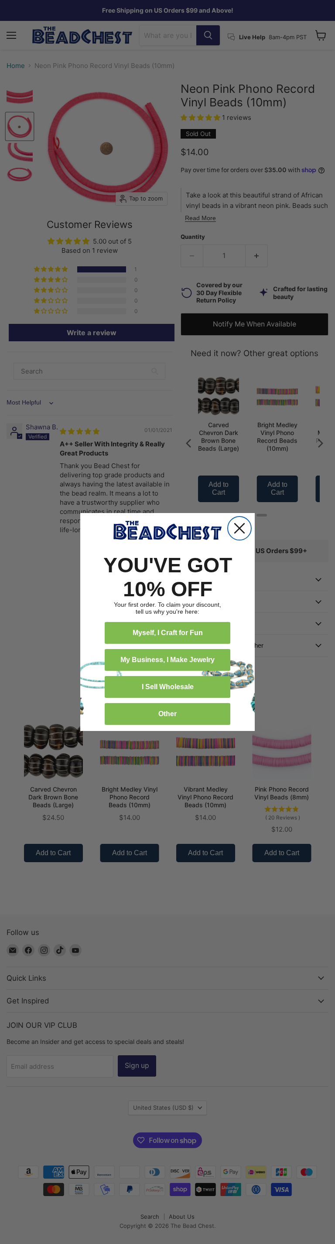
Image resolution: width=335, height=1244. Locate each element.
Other (167, 713)
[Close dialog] (239, 528)
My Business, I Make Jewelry (167, 659)
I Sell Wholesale (168, 686)
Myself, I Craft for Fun (168, 632)
